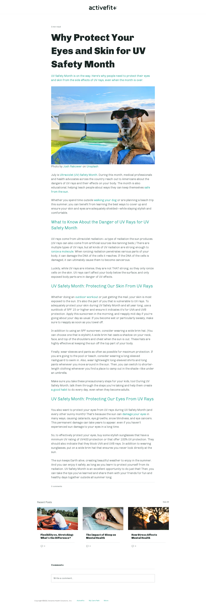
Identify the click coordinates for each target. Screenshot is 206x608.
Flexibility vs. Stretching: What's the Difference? (56, 536)
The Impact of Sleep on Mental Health (101, 536)
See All (166, 502)
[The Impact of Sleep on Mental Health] (103, 518)
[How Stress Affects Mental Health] (148, 518)
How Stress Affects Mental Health (144, 536)
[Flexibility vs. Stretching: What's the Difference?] (57, 518)
